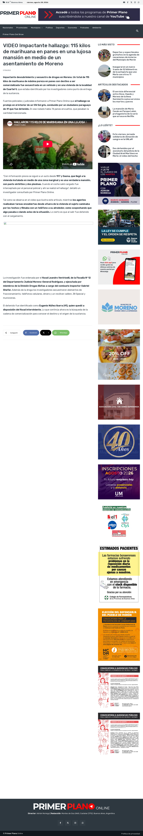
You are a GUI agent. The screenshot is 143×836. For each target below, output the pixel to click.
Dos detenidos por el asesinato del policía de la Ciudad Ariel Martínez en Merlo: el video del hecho (126, 152)
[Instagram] (135, 2)
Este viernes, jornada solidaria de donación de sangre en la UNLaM (125, 137)
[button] (137, 31)
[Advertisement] (119, 777)
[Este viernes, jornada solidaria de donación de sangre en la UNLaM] (104, 136)
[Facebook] (128, 2)
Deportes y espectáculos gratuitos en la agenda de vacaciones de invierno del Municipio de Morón (126, 56)
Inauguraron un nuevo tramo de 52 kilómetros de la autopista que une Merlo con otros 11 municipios (125, 72)
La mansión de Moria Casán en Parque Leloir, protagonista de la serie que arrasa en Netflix (125, 112)
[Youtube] (124, 2)
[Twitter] (131, 2)
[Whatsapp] (138, 2)
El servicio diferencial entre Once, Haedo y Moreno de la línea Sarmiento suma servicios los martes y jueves (126, 96)
